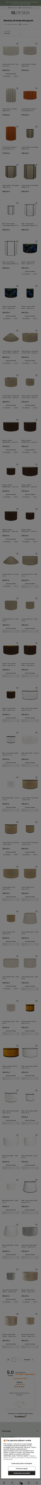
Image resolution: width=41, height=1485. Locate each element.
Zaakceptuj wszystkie (22, 1473)
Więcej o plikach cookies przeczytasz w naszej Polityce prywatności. (20, 1457)
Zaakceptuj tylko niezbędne (21, 1463)
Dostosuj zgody (22, 1468)
